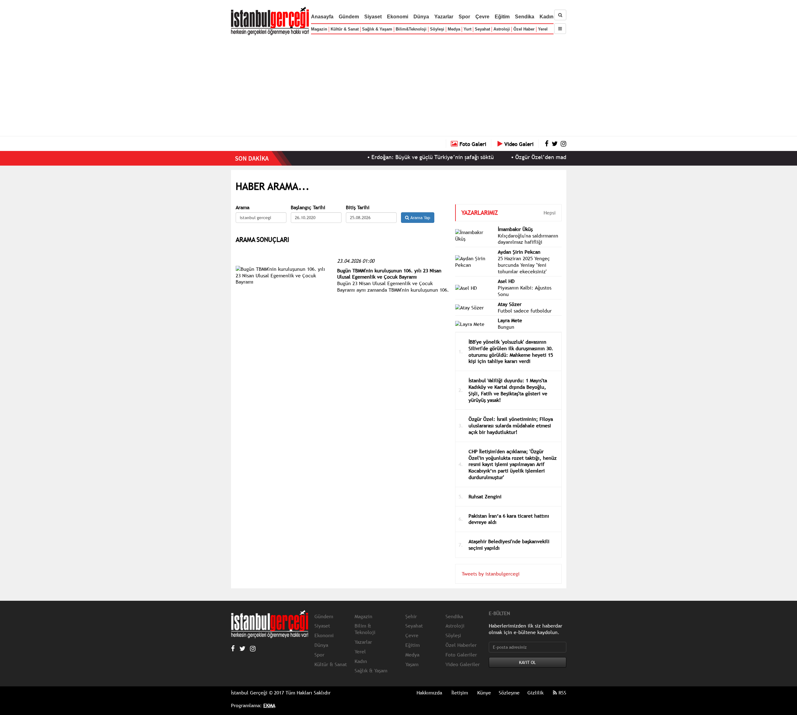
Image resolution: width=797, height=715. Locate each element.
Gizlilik (535, 692)
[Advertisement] (398, 84)
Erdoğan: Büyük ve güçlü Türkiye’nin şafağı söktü (412, 157)
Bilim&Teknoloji (411, 29)
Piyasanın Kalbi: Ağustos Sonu (524, 291)
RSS (561, 692)
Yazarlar (443, 16)
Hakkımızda (429, 692)
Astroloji (501, 29)
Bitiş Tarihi (358, 207)
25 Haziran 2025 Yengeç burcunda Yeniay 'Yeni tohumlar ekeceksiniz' (524, 265)
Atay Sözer (509, 304)
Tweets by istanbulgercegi (491, 573)
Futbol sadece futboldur (525, 310)
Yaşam (411, 664)
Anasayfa (322, 16)
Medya (454, 29)
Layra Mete (510, 320)
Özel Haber (524, 29)
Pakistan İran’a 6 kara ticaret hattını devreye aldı (509, 519)
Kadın (547, 16)
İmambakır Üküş (515, 229)
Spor (464, 16)
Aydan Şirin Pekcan (519, 251)
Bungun (506, 326)
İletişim (459, 692)
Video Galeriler (463, 664)
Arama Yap (419, 217)
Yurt (467, 29)
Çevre (482, 16)
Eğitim (502, 16)
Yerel (543, 29)
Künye (484, 692)
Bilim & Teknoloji (365, 629)
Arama (242, 207)
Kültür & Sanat (345, 29)
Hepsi (550, 212)
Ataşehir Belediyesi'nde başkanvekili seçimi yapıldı (509, 544)
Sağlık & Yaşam (377, 29)
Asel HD (506, 281)
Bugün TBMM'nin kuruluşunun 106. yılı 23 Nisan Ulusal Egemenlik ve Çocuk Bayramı (389, 273)
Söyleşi (437, 29)
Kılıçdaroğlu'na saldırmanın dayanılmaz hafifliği (528, 239)
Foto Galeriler (461, 654)
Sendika (524, 16)
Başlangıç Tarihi (308, 207)
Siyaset (373, 16)
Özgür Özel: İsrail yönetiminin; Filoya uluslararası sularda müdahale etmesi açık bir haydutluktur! (511, 425)
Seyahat (482, 29)
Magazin (319, 29)
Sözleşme (509, 692)
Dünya (421, 16)
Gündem (349, 16)
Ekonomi (397, 16)
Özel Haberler (461, 645)
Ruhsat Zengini (485, 496)
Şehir (411, 616)
